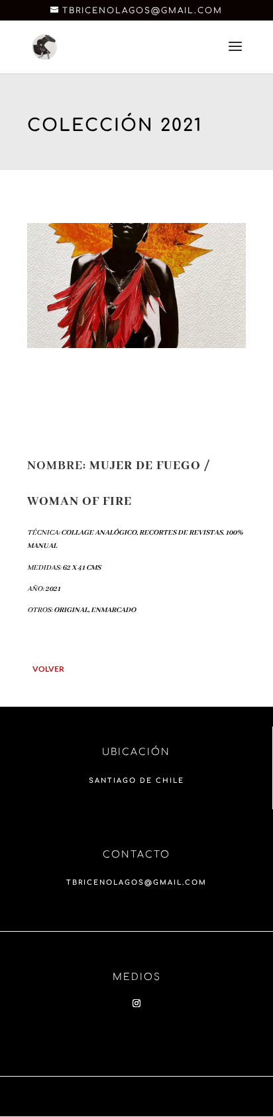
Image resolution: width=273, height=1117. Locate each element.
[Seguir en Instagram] (136, 1003)
